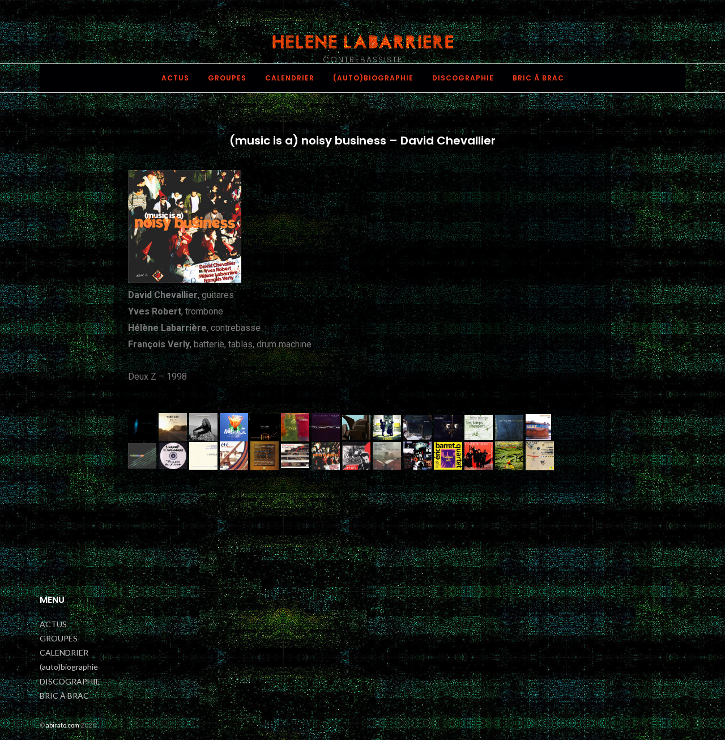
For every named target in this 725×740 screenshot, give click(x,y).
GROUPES (227, 78)
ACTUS (175, 78)
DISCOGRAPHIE (463, 78)
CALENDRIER (289, 78)
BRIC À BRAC (538, 78)
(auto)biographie (373, 78)
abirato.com (62, 725)
